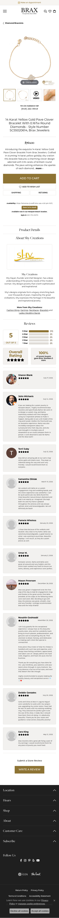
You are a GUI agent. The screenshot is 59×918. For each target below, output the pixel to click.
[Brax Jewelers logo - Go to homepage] (29, 11)
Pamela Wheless (27, 521)
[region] (29, 59)
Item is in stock (29, 207)
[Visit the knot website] (36, 874)
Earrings (24, 310)
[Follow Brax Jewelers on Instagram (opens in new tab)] (25, 860)
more (39, 168)
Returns (43, 193)
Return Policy (21, 890)
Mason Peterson (27, 581)
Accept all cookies (40, 911)
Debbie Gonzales (27, 693)
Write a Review (29, 770)
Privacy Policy (37, 890)
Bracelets (44, 310)
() (51, 331)
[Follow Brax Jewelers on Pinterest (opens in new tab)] (29, 860)
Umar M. (22, 553)
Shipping (16, 193)
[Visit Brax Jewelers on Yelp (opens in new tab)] (33, 860)
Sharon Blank (25, 375)
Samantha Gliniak (27, 479)
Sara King (23, 732)
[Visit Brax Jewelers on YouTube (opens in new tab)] (38, 860)
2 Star (25, 340)
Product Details (29, 229)
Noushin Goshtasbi (28, 618)
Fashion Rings (13, 310)
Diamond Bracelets (14, 23)
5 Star (25, 331)
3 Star (25, 337)
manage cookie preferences (31, 903)
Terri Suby (23, 449)
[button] (45, 11)
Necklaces (34, 310)
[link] (29, 2)
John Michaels (25, 396)
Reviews (29, 323)
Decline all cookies (19, 911)
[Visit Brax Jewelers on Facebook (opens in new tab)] (21, 860)
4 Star (25, 334)
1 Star (25, 343)
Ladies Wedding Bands (29, 313)
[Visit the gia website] (23, 874)
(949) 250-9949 (29, 109)
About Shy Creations (29, 238)
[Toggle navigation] (5, 11)
